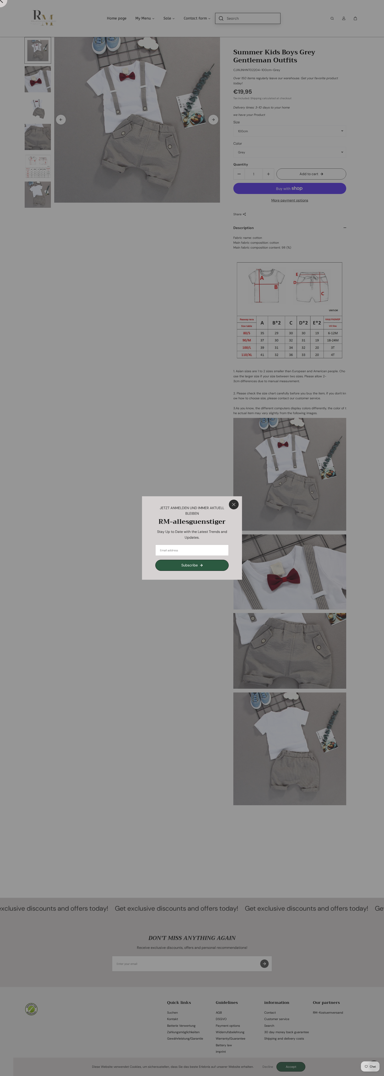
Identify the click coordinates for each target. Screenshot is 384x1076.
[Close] (234, 504)
